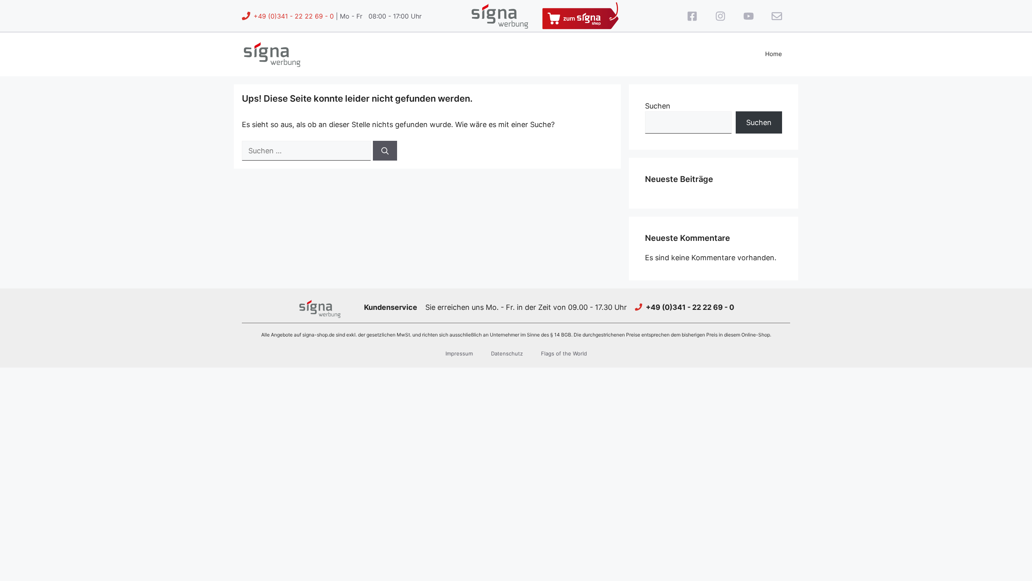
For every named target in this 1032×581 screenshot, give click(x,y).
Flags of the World (564, 353)
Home (773, 54)
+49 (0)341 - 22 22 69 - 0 (294, 16)
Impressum (459, 353)
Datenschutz (507, 353)
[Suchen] (385, 151)
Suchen (657, 106)
